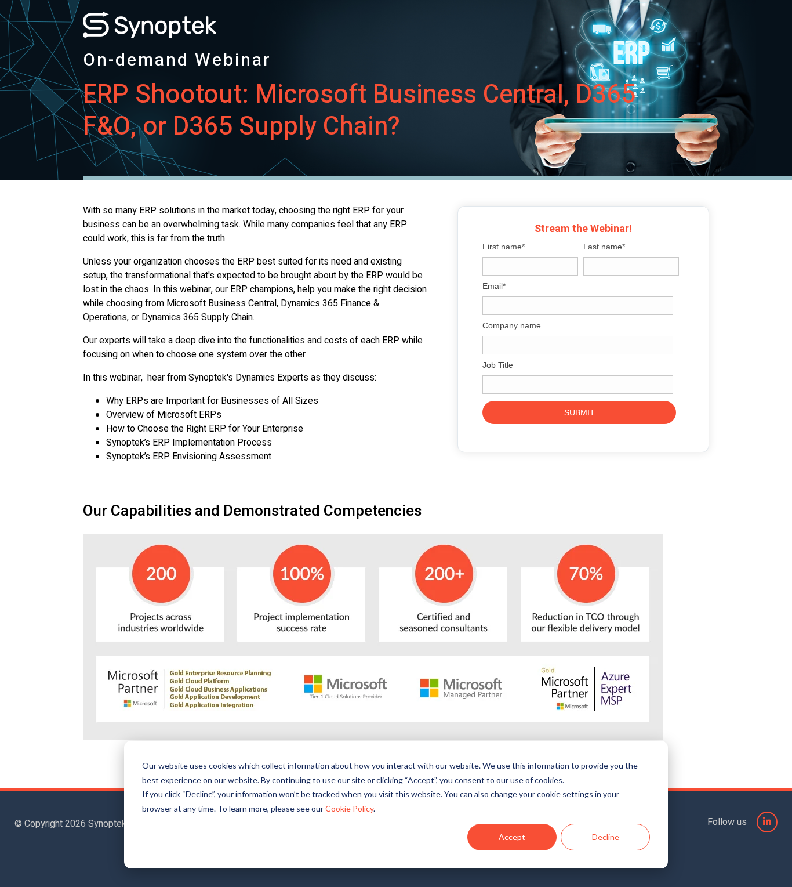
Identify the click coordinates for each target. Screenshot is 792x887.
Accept (512, 837)
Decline (605, 837)
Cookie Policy (349, 808)
